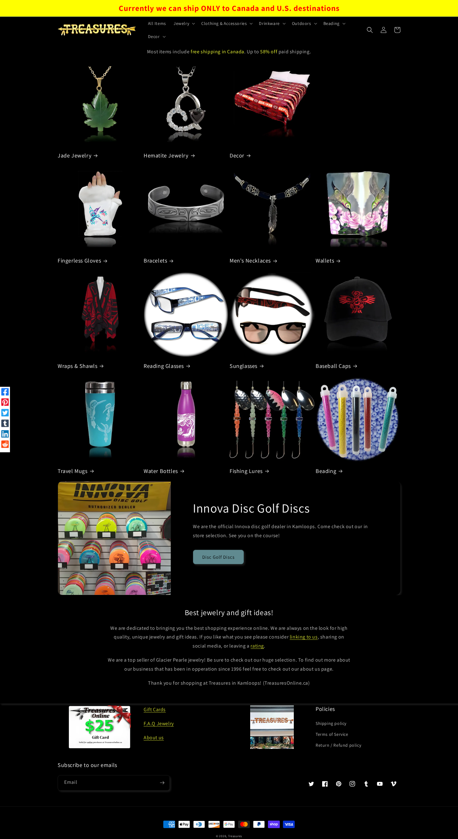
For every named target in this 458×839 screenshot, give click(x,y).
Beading (326, 471)
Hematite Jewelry (166, 155)
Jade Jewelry (74, 155)
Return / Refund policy (338, 745)
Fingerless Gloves (79, 260)
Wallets (325, 260)
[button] (184, 23)
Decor (237, 155)
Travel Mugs (73, 471)
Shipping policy (331, 723)
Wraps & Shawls (77, 365)
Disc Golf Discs (218, 557)
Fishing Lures (246, 471)
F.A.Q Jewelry (159, 723)
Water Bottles (161, 471)
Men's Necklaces (250, 260)
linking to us (304, 637)
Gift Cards (155, 709)
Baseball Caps (333, 365)
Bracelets (155, 260)
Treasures (235, 836)
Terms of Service (332, 734)
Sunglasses (243, 365)
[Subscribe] (162, 783)
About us (154, 737)
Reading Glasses (164, 365)
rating (257, 646)
